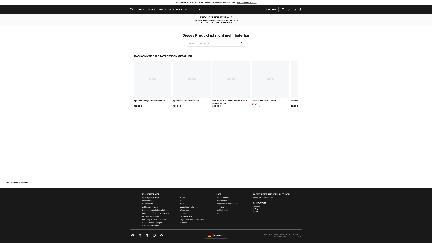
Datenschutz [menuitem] (147, 204)
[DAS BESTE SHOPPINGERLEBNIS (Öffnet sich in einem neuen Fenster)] (256, 209)
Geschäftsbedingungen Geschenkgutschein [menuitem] (152, 224)
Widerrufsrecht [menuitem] (186, 210)
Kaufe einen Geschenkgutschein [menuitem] (155, 213)
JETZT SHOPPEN (206, 23)
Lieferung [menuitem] (184, 213)
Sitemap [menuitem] (183, 223)
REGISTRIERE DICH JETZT (246, 2)
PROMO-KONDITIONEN (223, 23)
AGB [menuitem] (182, 204)
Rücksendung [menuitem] (148, 200)
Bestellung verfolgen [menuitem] (189, 207)
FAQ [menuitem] (181, 200)
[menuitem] (141, 9)
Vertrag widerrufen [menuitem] (150, 197)
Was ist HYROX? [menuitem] (223, 197)
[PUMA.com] (131, 9)
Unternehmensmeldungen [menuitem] (227, 204)
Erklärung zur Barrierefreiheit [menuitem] (154, 219)
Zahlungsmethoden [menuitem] (150, 207)
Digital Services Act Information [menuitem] (193, 219)
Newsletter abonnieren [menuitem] (263, 197)
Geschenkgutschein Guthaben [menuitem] (155, 210)
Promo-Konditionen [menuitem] (150, 216)
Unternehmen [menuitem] (221, 200)
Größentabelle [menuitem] (186, 216)
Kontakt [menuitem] (183, 197)
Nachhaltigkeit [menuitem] (222, 210)
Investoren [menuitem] (220, 207)
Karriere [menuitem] (219, 213)
